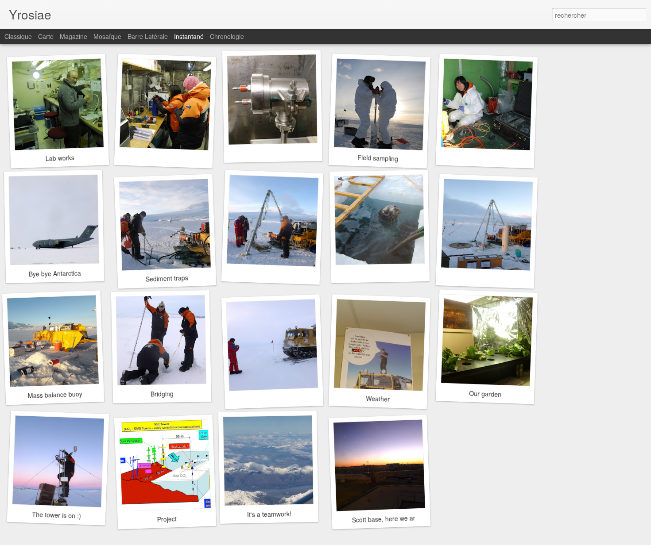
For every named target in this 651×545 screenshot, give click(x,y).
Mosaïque (107, 36)
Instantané (189, 36)
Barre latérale (148, 36)
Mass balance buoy (54, 394)
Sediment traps (166, 278)
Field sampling (378, 158)
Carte (46, 36)
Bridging (162, 394)
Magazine (73, 36)
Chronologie (227, 36)
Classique (18, 36)
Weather (378, 398)
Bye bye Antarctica (55, 273)
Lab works (59, 158)
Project (167, 519)
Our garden (485, 394)
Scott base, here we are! (386, 518)
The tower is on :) (56, 515)
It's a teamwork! (269, 514)
